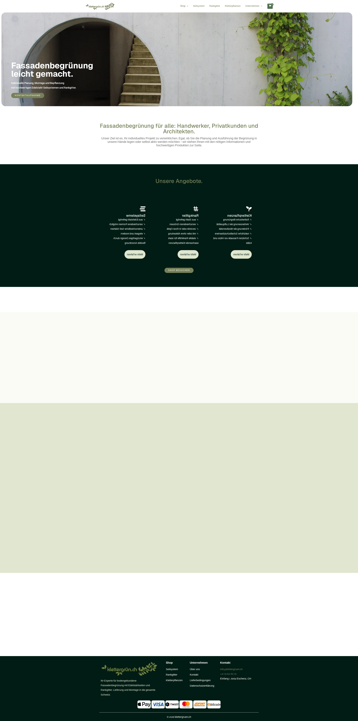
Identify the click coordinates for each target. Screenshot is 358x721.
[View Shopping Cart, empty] (270, 6)
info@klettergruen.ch (231, 669)
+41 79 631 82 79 (228, 674)
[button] (186, 6)
